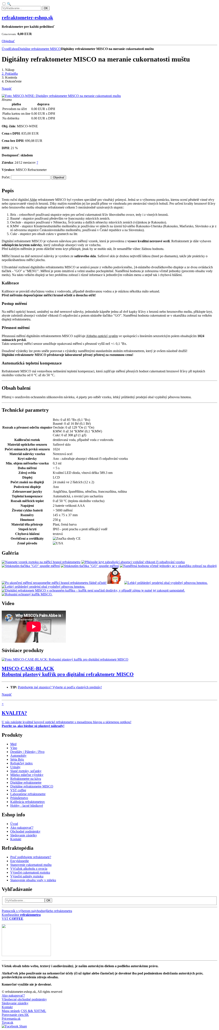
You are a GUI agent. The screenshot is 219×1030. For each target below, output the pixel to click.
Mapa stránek (11, 1011)
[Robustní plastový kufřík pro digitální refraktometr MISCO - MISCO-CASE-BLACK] (65, 659)
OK (46, 8)
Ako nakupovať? (13, 995)
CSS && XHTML (33, 1011)
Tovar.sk (7, 1022)
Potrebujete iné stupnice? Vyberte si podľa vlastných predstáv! (60, 687)
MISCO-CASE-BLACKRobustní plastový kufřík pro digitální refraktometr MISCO (68, 671)
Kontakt (7, 1007)
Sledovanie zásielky (15, 1003)
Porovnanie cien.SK (15, 1015)
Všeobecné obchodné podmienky (24, 999)
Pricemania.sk (11, 1018)
